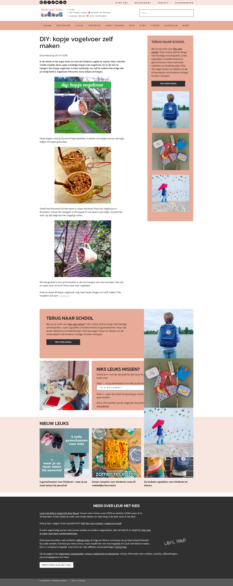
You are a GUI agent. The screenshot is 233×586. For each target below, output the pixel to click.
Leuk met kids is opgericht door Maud (59, 513)
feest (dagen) (115, 25)
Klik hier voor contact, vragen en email (101, 523)
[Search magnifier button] (191, 11)
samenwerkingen (68, 533)
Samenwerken (184, 3)
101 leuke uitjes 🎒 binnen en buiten (90, 12)
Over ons (122, 3)
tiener (155, 25)
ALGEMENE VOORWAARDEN (53, 581)
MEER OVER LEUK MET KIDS (56, 565)
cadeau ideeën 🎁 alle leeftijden (88, 16)
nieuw (48, 25)
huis (132, 25)
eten (143, 25)
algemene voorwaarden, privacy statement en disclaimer (89, 553)
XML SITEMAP (78, 581)
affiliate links (83, 540)
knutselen (63, 25)
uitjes (79, 25)
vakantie (95, 25)
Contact (163, 3)
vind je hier (121, 547)
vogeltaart (64, 295)
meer (186, 25)
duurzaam (171, 25)
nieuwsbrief (143, 3)
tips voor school (168, 83)
